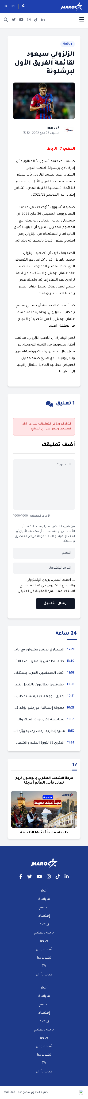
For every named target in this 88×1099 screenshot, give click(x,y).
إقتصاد (44, 916)
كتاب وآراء (44, 975)
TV (74, 765)
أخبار (44, 891)
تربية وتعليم (44, 933)
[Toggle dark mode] (23, 6)
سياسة (44, 899)
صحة (44, 941)
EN (13, 6)
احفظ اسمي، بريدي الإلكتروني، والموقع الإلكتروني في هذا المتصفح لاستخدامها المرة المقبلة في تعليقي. (46, 585)
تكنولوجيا (44, 958)
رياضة (67, 44)
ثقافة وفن (44, 950)
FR (5, 6)
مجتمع (44, 908)
